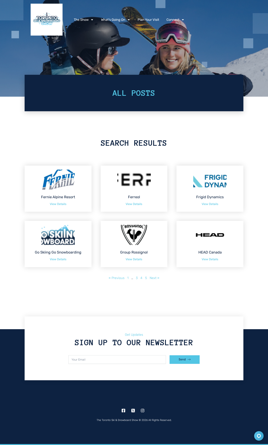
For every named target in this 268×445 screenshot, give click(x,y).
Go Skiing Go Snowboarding (58, 252)
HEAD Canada (210, 252)
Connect (172, 20)
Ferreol (134, 197)
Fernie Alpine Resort (58, 197)
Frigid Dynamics (210, 197)
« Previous (117, 278)
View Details (58, 204)
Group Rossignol (134, 252)
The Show (81, 20)
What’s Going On (113, 20)
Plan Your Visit (148, 20)
